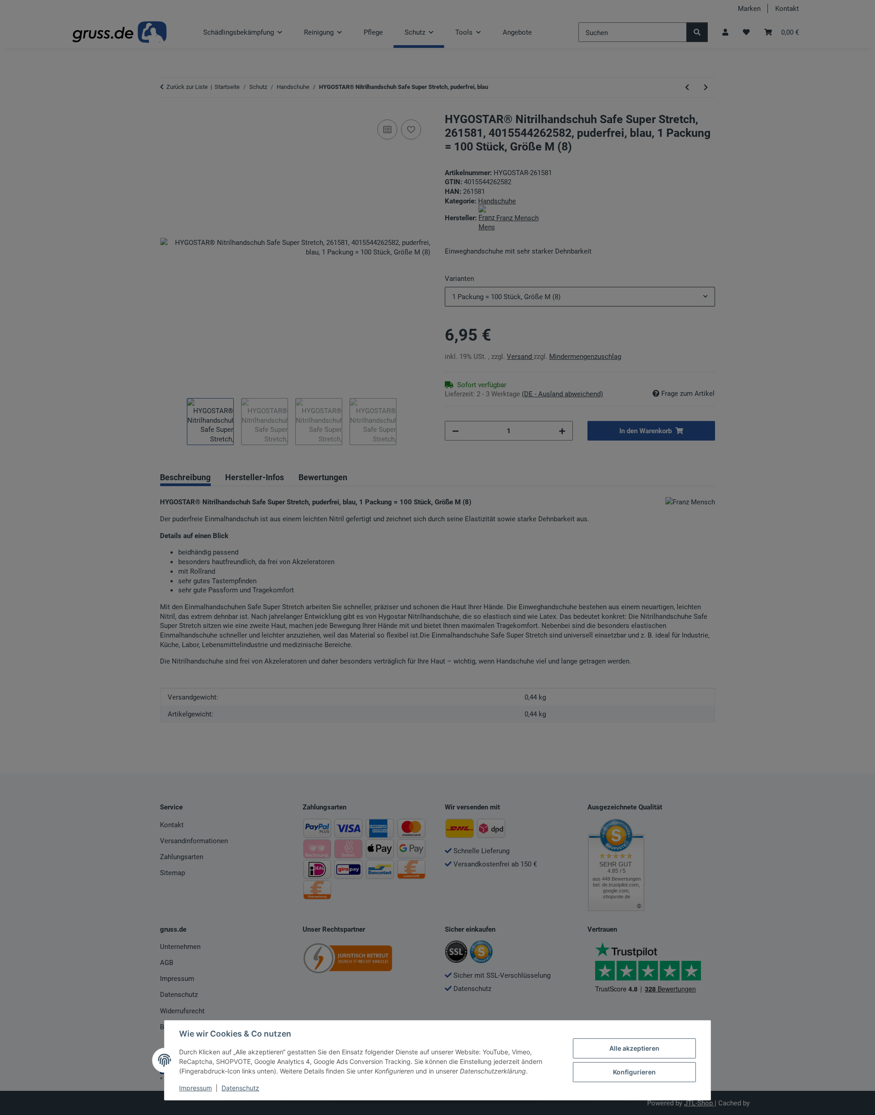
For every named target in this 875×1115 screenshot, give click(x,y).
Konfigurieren (634, 1072)
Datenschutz (240, 1088)
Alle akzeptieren (634, 1048)
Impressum (195, 1088)
